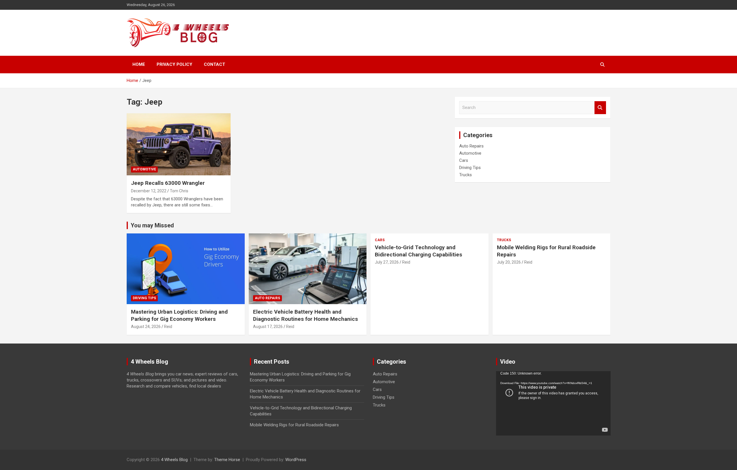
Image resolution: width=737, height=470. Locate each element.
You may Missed (152, 225)
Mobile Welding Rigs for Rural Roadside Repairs (294, 424)
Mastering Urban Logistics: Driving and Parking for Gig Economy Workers (179, 315)
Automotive (144, 169)
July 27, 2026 (387, 262)
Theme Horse (227, 459)
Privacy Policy (174, 64)
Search (600, 107)
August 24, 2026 (146, 326)
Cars (463, 160)
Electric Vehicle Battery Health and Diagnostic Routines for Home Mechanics (305, 315)
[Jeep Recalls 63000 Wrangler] (178, 144)
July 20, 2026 (509, 262)
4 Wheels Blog (174, 459)
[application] (553, 403)
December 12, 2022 (148, 191)
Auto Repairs (471, 146)
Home (138, 64)
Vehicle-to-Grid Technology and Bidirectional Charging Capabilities (418, 251)
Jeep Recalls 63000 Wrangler (168, 183)
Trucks (465, 174)
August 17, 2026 (268, 326)
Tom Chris (179, 191)
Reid (168, 326)
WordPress (295, 459)
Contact (214, 64)
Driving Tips (470, 167)
